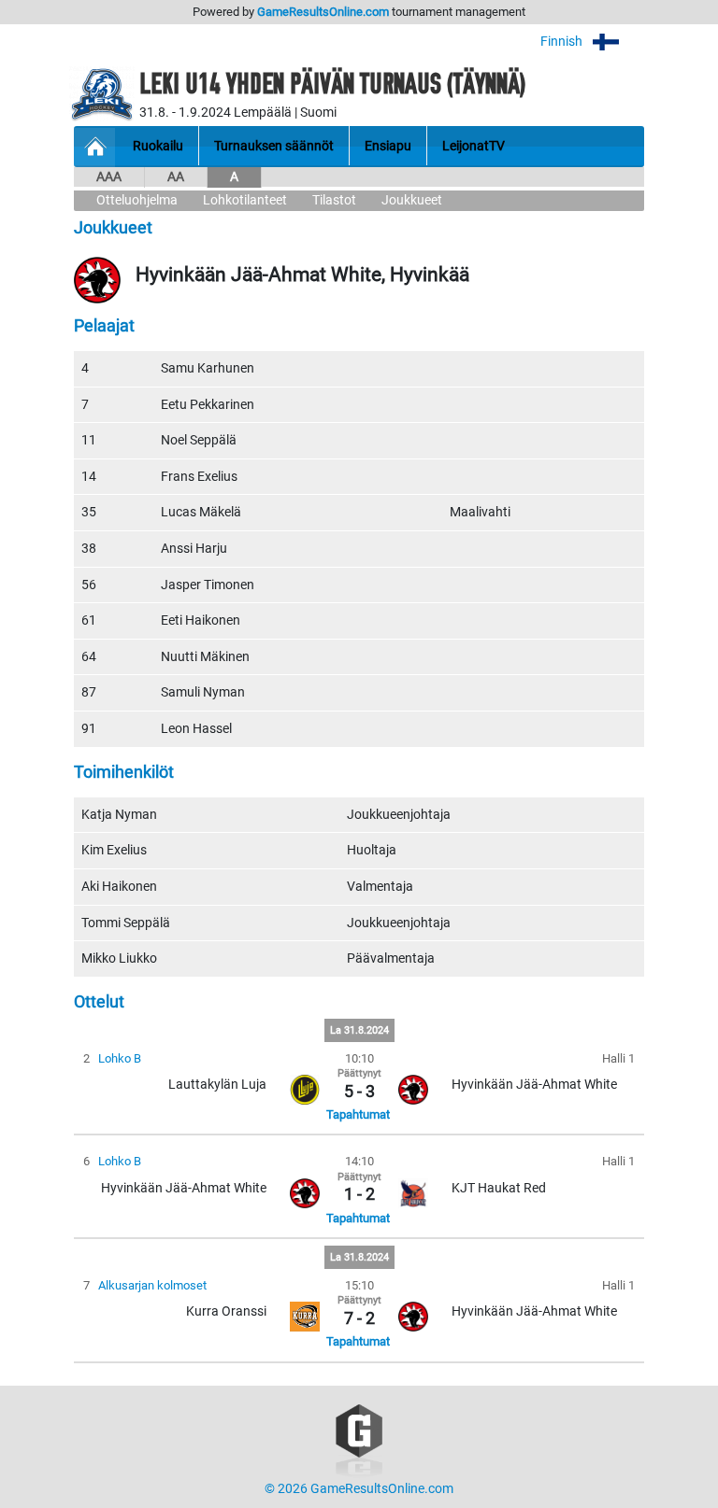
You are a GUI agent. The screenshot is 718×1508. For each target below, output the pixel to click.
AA (175, 177)
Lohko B (119, 1058)
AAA (109, 177)
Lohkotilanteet (245, 200)
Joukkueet (411, 200)
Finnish (562, 41)
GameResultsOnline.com (323, 12)
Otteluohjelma (137, 200)
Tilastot (334, 200)
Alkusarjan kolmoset (152, 1285)
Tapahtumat (358, 1114)
